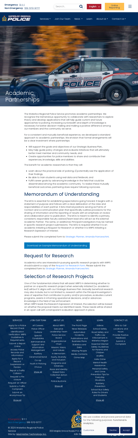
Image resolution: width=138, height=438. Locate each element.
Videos (100, 325)
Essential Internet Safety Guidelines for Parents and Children (100, 348)
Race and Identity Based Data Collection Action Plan (58, 373)
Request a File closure (17, 378)
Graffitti (100, 356)
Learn (89, 18)
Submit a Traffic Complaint (17, 387)
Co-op (38, 360)
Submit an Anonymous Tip (17, 394)
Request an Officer (17, 383)
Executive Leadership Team (58, 330)
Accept (126, 430)
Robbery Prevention (100, 385)
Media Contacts (79, 354)
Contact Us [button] (118, 18)
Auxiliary (38, 353)
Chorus (38, 367)
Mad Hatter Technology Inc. (31, 434)
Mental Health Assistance (100, 364)
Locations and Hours (120, 330)
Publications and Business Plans (79, 340)
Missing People (79, 350)
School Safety (100, 328)
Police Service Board (58, 336)
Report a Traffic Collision (17, 372)
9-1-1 (22, 4)
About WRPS (59, 325)
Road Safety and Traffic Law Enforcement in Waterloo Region (100, 336)
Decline (113, 430)
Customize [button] (88, 430)
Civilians (38, 332)
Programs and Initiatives (58, 364)
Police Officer (38, 328)
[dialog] (108, 424)
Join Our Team (62, 18)
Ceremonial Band (38, 357)
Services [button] (44, 18)
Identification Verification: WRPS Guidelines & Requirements (17, 335)
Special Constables (38, 337)
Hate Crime (100, 359)
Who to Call (121, 325)
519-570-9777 (32, 8)
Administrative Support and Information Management (38, 346)
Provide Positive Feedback (120, 336)
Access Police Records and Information (17, 352)
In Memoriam (58, 353)
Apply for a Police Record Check (17, 327)
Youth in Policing (38, 363)
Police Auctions (58, 381)
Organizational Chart (58, 342)
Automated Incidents (79, 333)
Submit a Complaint (120, 342)
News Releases (79, 328)
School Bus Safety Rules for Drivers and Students (100, 392)
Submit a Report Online (17, 345)
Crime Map (79, 357)
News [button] (78, 18)
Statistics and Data (79, 346)
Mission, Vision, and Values (58, 349)
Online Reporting (114, 6)
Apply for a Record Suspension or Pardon (17, 362)
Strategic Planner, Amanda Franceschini (87, 236)
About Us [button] (101, 18)
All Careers (38, 325)
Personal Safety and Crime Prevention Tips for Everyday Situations (100, 374)
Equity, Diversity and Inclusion (58, 358)
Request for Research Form (70, 265)
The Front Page (79, 325)
